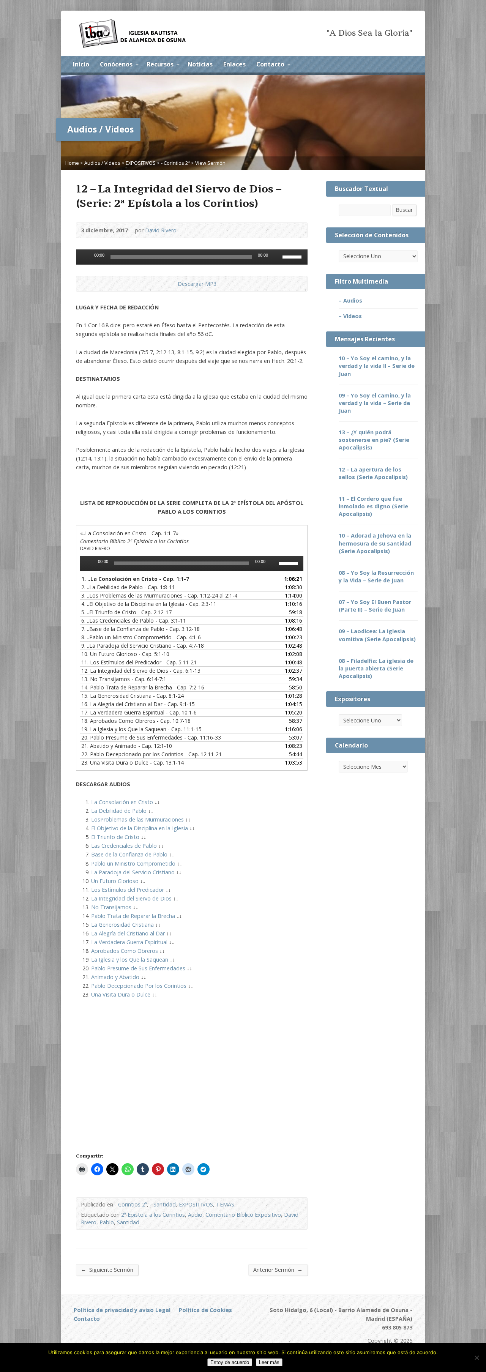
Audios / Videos (102, 162)
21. (126, 745)
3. (159, 595)
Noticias (200, 64)
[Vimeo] (150, 1334)
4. (148, 603)
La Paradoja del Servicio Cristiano (133, 872)
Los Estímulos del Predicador (127, 889)
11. (139, 662)
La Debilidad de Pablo (119, 810)
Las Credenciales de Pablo (124, 845)
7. (140, 628)
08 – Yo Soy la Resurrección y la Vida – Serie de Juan (376, 576)
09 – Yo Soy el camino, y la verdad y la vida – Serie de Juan (375, 403)
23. (132, 762)
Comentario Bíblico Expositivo (243, 1214)
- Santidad (163, 1204)
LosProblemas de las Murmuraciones (137, 819)
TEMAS (225, 1204)
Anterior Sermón (278, 1269)
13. (123, 679)
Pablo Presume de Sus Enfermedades (138, 968)
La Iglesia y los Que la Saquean (129, 959)
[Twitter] (399, 65)
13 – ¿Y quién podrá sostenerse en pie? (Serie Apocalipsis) (374, 440)
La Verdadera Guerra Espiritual (129, 942)
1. (135, 578)
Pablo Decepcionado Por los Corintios (138, 985)
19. (141, 729)
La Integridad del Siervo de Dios (131, 898)
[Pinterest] (139, 1334)
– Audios (350, 300)
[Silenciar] (276, 257)
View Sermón (210, 162)
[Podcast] (119, 1334)
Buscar (404, 209)
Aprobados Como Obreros (124, 950)
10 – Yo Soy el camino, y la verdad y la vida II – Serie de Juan (377, 366)
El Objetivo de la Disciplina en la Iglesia (139, 828)
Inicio (81, 64)
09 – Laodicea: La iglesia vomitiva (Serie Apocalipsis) (377, 635)
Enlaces (234, 64)
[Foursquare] (180, 1334)
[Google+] (129, 1334)
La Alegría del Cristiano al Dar (128, 933)
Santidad (128, 1222)
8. (141, 637)
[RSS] (378, 65)
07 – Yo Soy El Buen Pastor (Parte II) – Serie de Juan (375, 605)
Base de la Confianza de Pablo (129, 854)
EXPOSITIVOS (141, 162)
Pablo (106, 1222)
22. (151, 754)
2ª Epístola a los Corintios (153, 1214)
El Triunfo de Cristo (115, 837)
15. (132, 695)
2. (128, 587)
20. (151, 737)
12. (140, 670)
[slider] (293, 256)
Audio (195, 1214)
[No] (476, 1357)
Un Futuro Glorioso (115, 881)
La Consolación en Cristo (122, 802)
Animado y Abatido (115, 977)
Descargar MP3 (197, 283)
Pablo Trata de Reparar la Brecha (133, 915)
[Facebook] (389, 65)
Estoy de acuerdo (229, 1362)
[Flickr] (160, 1334)
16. (138, 704)
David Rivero (161, 230)
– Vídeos (350, 316)
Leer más (269, 1362)
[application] (192, 257)
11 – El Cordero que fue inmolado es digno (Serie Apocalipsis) (373, 506)
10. (125, 654)
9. (142, 645)
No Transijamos (111, 907)
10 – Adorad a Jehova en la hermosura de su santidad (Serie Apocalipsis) (375, 543)
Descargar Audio (171, 283)
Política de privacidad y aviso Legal (122, 1310)
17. (139, 712)
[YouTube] (410, 65)
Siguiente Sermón (107, 1269)
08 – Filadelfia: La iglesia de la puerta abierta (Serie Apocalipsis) (376, 668)
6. (133, 620)
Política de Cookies (205, 1310)
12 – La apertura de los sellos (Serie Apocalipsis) (373, 473)
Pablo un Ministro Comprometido (133, 863)
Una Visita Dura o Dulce (120, 994)
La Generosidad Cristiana (122, 924)
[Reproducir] (86, 257)
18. (136, 720)
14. (142, 687)
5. (126, 612)
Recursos (160, 64)
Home (72, 162)
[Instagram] (170, 1334)
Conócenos (116, 64)
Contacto (270, 64)
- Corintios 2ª (175, 162)
